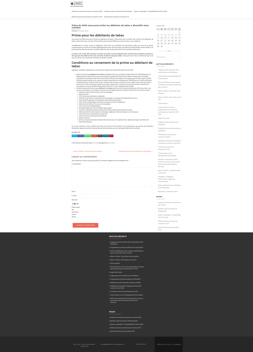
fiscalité (95, 143)
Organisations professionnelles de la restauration (135, 151)
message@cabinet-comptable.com (112, 344)
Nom (74, 191)
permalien (112, 143)
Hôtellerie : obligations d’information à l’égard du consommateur (166, 179)
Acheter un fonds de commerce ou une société (87, 11)
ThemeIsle (177, 344)
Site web (74, 200)
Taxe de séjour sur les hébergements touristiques (126, 295)
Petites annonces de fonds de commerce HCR (87, 17)
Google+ (94, 135)
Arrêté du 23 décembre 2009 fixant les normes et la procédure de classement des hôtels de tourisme (126, 300)
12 (169, 38)
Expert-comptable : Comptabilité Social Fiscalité (150, 11)
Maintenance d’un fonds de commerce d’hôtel (125, 282)
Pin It (111, 135)
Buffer (100, 135)
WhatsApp (87, 135)
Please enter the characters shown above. (76, 212)
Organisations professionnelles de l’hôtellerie (125, 279)
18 (165, 40)
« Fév (168, 51)
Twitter (74, 135)
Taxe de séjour (163, 103)
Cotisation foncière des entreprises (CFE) (124, 291)
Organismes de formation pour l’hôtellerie (124, 275)
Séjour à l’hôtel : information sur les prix (123, 260)
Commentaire (76, 165)
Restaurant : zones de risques (167, 191)
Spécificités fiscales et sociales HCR (116, 17)
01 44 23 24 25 (141, 344)
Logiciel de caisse (164, 118)
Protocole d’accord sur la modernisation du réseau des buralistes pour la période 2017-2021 (127, 268)
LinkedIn (106, 135)
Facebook (80, 135)
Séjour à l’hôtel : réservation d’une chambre (87, 151)
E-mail (74, 195)
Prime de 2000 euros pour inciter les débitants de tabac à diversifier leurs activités (169, 84)
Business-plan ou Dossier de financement (118, 11)
